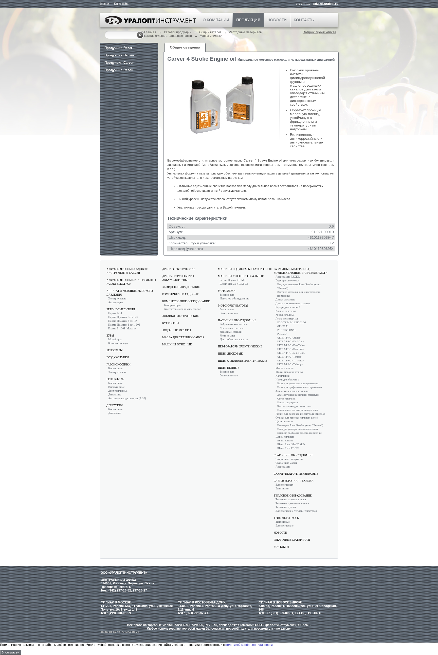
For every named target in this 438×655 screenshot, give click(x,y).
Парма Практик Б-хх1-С (123, 316)
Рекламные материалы (292, 539)
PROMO (281, 333)
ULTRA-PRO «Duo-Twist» (291, 345)
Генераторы (115, 379)
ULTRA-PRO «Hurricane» (290, 349)
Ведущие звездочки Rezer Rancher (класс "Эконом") (299, 286)
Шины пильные (285, 436)
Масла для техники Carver (183, 337)
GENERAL (283, 326)
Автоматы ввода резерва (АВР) (127, 398)
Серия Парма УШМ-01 (234, 279)
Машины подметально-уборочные (245, 268)
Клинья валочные (286, 310)
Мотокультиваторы (233, 305)
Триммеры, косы (287, 517)
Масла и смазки (211, 36)
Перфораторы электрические (240, 346)
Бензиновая (282, 488)
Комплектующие (118, 343)
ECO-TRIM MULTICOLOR (291, 322)
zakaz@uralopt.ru (325, 4)
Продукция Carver (119, 63)
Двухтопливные (117, 390)
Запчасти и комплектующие (292, 390)
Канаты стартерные (287, 402)
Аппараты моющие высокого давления (129, 292)
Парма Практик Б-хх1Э (122, 320)
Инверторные (116, 386)
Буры (110, 335)
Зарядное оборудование (181, 287)
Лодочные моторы (176, 330)
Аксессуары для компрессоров (182, 308)
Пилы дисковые (230, 353)
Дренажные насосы (231, 327)
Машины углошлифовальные (241, 276)
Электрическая (284, 484)
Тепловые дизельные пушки (292, 503)
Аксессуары (115, 302)
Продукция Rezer (118, 48)
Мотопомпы (227, 335)
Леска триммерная (287, 318)
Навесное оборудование (234, 298)
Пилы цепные (228, 367)
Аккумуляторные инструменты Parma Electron (131, 281)
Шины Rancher (285, 440)
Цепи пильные (284, 421)
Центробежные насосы (234, 339)
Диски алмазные (285, 299)
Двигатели (114, 405)
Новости (277, 20)
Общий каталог (210, 32)
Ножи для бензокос (287, 379)
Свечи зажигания (286, 398)
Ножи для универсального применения (298, 383)
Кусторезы (170, 323)
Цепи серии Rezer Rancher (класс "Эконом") (300, 425)
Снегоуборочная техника (294, 480)
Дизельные (114, 394)
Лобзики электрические (180, 315)
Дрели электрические (178, 268)
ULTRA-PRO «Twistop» (290, 364)
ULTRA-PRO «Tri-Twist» (290, 360)
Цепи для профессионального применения (299, 433)
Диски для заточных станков (293, 303)
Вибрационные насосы (233, 324)
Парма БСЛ (115, 313)
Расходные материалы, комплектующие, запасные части (300, 270)
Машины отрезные (177, 344)
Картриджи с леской (288, 307)
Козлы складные (285, 314)
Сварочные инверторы (289, 458)
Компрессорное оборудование (186, 301)
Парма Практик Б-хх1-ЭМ (124, 324)
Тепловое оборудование (293, 495)
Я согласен (10, 652)
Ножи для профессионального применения (299, 387)
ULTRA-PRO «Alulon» (289, 337)
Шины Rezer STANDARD (291, 444)
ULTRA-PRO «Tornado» (290, 356)
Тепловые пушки (286, 506)
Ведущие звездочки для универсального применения (298, 294)
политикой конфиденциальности (249, 645)
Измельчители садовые (180, 294)
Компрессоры (172, 305)
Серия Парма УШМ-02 (234, 283)
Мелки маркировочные (289, 371)
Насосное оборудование (237, 320)
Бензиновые (115, 368)
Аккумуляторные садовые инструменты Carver (127, 270)
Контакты (304, 20)
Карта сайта (121, 3)
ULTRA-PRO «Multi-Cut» (291, 353)
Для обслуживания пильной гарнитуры (298, 394)
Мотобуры (114, 339)
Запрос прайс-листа (319, 32)
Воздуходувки (117, 357)
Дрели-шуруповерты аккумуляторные (178, 278)
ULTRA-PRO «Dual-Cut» (290, 341)
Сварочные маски (286, 462)
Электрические (117, 298)
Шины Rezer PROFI (288, 448)
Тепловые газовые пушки (291, 499)
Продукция (248, 20)
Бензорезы (114, 350)
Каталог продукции (177, 32)
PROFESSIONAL (286, 330)
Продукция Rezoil (118, 70)
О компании (216, 20)
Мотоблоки (226, 290)
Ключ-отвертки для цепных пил (294, 406)
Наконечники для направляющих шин (297, 410)
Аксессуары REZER (288, 276)
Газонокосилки (118, 364)
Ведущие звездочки (287, 280)
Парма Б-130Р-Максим (122, 328)
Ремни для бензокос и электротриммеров (300, 413)
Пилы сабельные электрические (242, 360)
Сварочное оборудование (293, 455)
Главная (104, 3)
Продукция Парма (119, 55)
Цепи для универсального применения (297, 429)
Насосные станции (231, 331)
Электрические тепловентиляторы (296, 510)
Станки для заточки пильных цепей (297, 417)
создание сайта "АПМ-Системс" (120, 631)
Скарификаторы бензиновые (296, 473)
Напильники (283, 375)
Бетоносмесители (120, 309)
